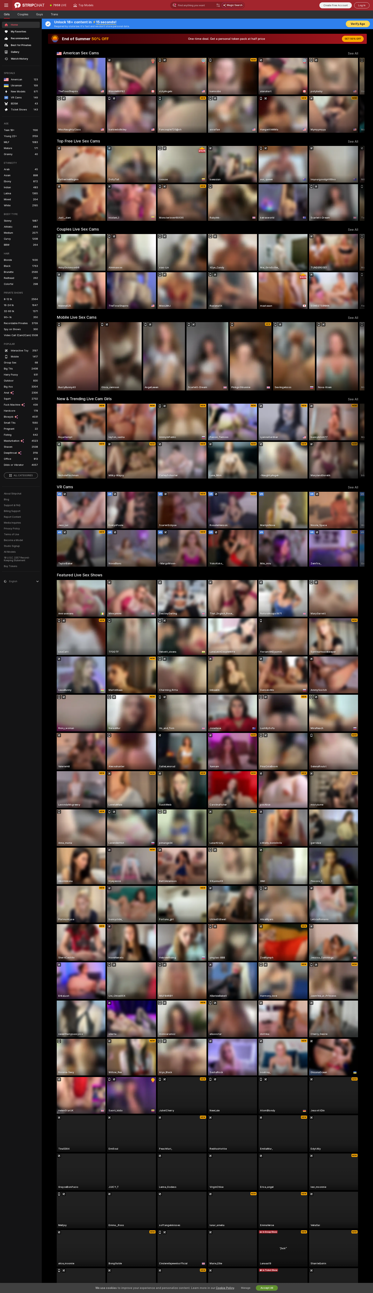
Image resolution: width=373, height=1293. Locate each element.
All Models (10, 552)
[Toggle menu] (6, 5)
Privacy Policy (12, 528)
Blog (6, 499)
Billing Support (12, 511)
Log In (361, 5)
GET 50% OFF (353, 38)
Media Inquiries (12, 522)
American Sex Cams (81, 53)
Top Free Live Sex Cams (78, 141)
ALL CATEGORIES (23, 475)
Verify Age (358, 23)
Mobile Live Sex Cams (77, 317)
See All (353, 53)
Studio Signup (12, 546)
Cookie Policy (225, 1288)
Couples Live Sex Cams (78, 229)
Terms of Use (11, 534)
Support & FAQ (12, 505)
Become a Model (13, 540)
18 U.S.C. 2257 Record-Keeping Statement (17, 559)
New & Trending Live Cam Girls (84, 398)
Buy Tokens (10, 566)
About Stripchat (12, 493)
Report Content (12, 517)
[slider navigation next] (354, 95)
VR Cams (65, 487)
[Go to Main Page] (29, 5)
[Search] (218, 5)
